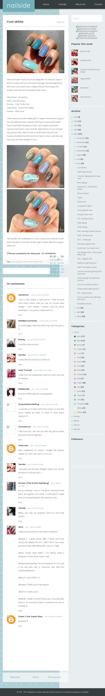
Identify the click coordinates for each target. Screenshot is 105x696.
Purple (79, 383)
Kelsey (21, 339)
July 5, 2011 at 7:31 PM (35, 508)
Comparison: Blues (84, 206)
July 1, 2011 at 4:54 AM (41, 427)
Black (79, 336)
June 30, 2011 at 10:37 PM (36, 340)
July (78, 159)
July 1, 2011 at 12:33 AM (49, 404)
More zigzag (82, 183)
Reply (20, 315)
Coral (79, 353)
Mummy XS (81, 202)
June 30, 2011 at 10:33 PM (40, 295)
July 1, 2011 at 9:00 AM (38, 446)
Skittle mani (38, 262)
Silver (79, 391)
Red (78, 387)
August (80, 155)
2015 (76, 121)
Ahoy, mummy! (83, 193)
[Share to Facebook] (51, 256)
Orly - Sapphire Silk (84, 259)
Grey (79, 366)
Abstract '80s (85, 51)
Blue (13, 262)
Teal (79, 400)
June (79, 163)
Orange (80, 374)
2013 (76, 125)
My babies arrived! (84, 304)
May (78, 308)
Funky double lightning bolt (88, 289)
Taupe (79, 395)
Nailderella (23, 389)
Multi (30, 262)
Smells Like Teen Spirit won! (88, 248)
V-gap (79, 197)
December (81, 138)
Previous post (54, 677)
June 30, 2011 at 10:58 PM (36, 355)
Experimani (84, 88)
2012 (76, 130)
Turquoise (81, 404)
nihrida (22, 508)
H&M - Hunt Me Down (16, 101)
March (79, 316)
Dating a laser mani (85, 214)
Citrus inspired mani (84, 210)
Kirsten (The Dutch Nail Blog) (33, 483)
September (81, 151)
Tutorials (62, 4)
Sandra (22, 355)
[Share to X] (59, 260)
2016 (76, 117)
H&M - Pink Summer (85, 235)
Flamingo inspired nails (86, 244)
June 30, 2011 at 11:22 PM (43, 370)
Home (46, 4)
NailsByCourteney (27, 321)
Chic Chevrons (85, 97)
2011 (76, 134)
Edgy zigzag (82, 223)
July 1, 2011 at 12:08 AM (39, 389)
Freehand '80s (85, 60)
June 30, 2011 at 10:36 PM (48, 321)
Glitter (19, 262)
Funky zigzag (82, 227)
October (80, 147)
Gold (79, 357)
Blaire (60, 118)
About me (80, 4)
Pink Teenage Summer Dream (89, 231)
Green (79, 362)
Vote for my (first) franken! (87, 285)
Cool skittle (82, 168)
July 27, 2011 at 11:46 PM (53, 617)
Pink (78, 379)
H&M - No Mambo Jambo (87, 267)
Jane (20, 527)
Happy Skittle (85, 79)
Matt (25, 262)
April (79, 312)
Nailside (18, 5)
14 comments (49, 253)
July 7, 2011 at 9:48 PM (33, 527)
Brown (79, 345)
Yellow (80, 412)
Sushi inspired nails (84, 172)
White (79, 408)
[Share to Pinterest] (62, 256)
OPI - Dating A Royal (85, 219)
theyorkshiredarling (28, 404)
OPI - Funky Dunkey (84, 293)
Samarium (23, 295)
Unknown (23, 445)
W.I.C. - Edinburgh (84, 240)
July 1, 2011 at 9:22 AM (35, 464)
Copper (80, 349)
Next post (15, 677)
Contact (98, 4)
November (81, 142)
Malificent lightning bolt (87, 263)
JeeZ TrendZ (25, 370)
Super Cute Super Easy (30, 616)
